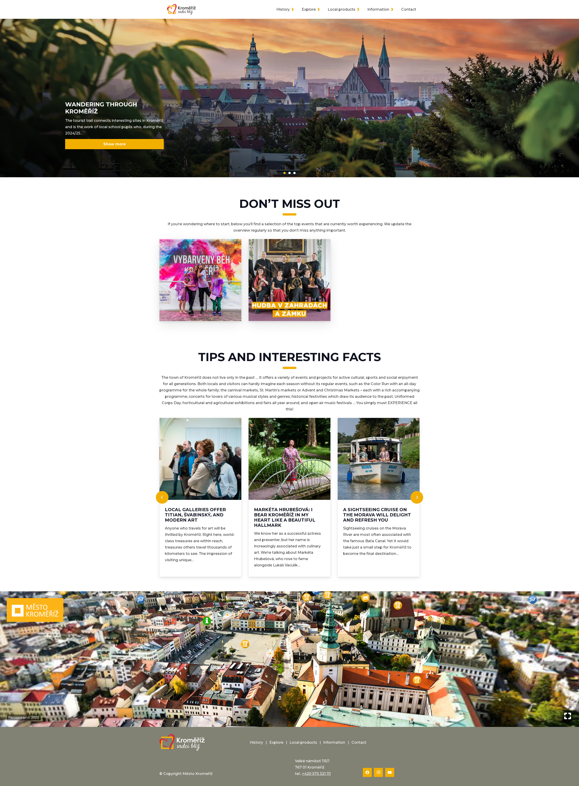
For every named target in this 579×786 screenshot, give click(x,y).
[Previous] (162, 497)
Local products (303, 742)
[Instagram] (378, 772)
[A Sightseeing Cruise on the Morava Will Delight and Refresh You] (289, 497)
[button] (284, 172)
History (256, 742)
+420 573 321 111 (316, 774)
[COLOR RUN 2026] (200, 280)
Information (334, 742)
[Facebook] (367, 772)
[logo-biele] (182, 742)
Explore (276, 742)
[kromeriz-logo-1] (181, 9)
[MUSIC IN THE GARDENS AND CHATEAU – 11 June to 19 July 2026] (289, 280)
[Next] (417, 497)
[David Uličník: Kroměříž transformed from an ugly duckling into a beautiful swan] (379, 497)
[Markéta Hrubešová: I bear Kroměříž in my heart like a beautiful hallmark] (200, 497)
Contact (358, 742)
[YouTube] (389, 772)
